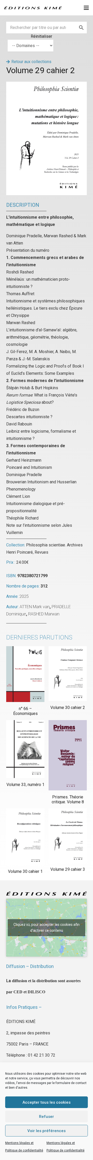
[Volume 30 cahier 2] (68, 673)
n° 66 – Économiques (25, 711)
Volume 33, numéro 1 (25, 784)
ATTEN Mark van (35, 606)
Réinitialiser (41, 36)
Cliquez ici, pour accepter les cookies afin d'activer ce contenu (46, 927)
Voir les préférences (46, 1130)
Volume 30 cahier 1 (25, 871)
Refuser (46, 1116)
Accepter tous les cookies (46, 1102)
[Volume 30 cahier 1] (25, 836)
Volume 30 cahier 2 (67, 707)
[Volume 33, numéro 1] (25, 749)
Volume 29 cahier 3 (67, 869)
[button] (86, 7)
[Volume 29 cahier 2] (46, 85)
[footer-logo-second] (33, 7)
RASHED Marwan (43, 614)
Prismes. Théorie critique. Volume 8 (68, 799)
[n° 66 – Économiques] (25, 674)
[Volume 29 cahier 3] (68, 835)
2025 (24, 596)
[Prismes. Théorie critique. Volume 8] (68, 755)
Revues (41, 552)
